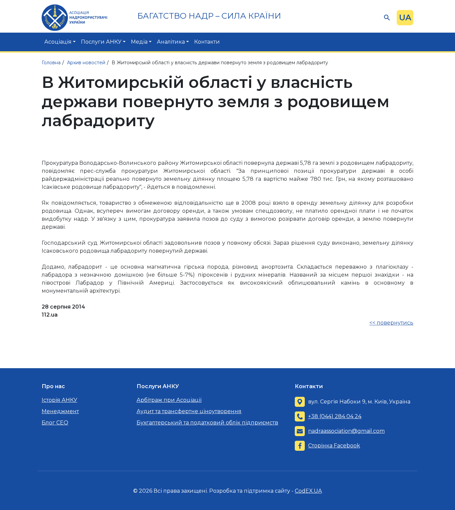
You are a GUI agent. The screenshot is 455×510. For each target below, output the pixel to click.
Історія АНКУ (59, 400)
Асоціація (58, 42)
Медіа (139, 42)
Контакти (207, 42)
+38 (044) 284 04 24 (334, 416)
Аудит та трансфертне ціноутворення (189, 411)
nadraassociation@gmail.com (346, 431)
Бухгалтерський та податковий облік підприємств (207, 422)
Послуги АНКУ (101, 42)
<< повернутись (391, 323)
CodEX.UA (308, 491)
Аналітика (171, 42)
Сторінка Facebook (334, 445)
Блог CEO (55, 422)
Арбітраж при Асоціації (169, 400)
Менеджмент (60, 411)
